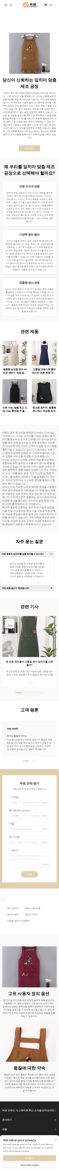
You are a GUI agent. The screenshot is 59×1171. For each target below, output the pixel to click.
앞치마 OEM (31, 914)
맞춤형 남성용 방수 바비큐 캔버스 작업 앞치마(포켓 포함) (15, 371)
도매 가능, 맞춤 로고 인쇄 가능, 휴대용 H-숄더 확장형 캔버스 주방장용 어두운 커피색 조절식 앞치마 (14, 409)
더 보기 (29, 682)
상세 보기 (14, 353)
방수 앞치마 (12, 908)
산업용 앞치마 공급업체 (18, 920)
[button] (19, 692)
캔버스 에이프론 (33, 908)
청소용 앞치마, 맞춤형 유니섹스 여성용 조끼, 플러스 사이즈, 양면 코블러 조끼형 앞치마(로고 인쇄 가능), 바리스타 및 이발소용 (44, 409)
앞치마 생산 (12, 914)
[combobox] (15, 815)
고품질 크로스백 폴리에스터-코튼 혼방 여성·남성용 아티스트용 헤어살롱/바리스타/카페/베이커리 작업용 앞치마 (44, 371)
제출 (29, 874)
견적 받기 (29, 148)
